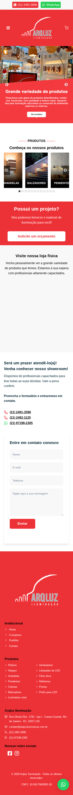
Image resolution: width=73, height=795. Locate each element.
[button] (63, 784)
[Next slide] (66, 170)
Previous (7, 85)
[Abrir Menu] (8, 28)
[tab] (19, 191)
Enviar (22, 523)
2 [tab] (43, 117)
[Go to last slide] (7, 170)
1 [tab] (37, 117)
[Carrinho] (66, 28)
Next (66, 85)
